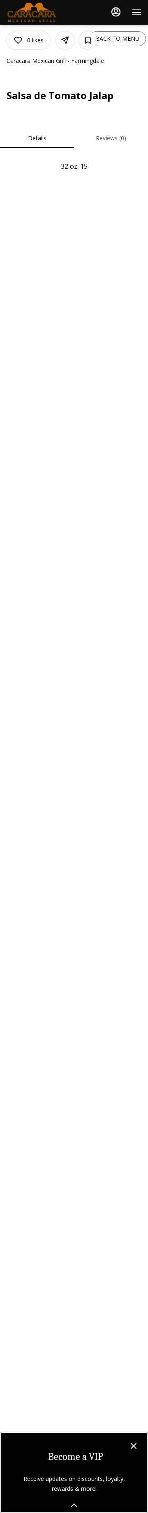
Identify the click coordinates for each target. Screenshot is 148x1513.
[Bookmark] (88, 40)
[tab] (37, 138)
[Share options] (65, 40)
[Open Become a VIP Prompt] (74, 1505)
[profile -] (116, 12)
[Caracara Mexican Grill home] (44, 12)
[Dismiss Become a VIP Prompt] (133, 1446)
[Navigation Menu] (136, 12)
